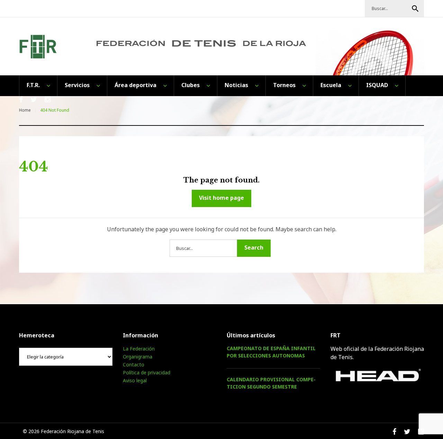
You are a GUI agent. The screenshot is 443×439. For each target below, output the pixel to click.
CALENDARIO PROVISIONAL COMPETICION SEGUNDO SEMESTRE (271, 383)
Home (25, 110)
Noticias (236, 85)
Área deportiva (135, 85)
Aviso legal (135, 380)
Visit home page (221, 198)
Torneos (284, 85)
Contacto (133, 364)
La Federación (139, 348)
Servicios (77, 85)
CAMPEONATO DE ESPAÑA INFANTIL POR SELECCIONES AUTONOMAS (271, 352)
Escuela (330, 85)
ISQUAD (377, 85)
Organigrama (137, 356)
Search (415, 8)
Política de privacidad (146, 372)
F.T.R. (33, 85)
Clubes (190, 85)
